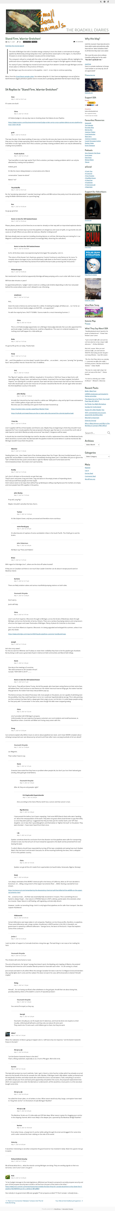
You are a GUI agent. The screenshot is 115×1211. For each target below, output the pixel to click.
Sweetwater (88, 220)
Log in (87, 471)
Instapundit (88, 123)
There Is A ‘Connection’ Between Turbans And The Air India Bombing (24, 1202)
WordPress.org (90, 479)
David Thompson (90, 145)
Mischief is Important (92, 418)
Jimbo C (14, 937)
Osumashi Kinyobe (21, 593)
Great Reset (26, 42)
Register (87, 468)
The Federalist (89, 125)
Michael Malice (89, 160)
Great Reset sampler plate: (25, 76)
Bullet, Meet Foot (90, 391)
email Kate (88, 64)
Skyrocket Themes (67, 1209)
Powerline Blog (89, 127)
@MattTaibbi (88, 187)
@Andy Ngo (88, 171)
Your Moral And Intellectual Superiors (68, 1201)
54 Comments (79, 42)
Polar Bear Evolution (91, 275)
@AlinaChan (88, 180)
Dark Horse (88, 157)
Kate (20, 42)
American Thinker (90, 132)
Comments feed (90, 476)
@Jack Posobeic (89, 176)
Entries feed (89, 473)
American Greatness (90, 139)
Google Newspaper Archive (93, 141)
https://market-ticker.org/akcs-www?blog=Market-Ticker (30, 409)
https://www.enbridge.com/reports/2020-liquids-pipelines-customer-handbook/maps (37, 634)
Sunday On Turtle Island (93, 407)
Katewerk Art (89, 93)
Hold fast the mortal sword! (14, 46)
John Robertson (22, 543)
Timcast (87, 162)
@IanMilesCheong (90, 178)
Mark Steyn (88, 136)
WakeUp (14, 1142)
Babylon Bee (88, 130)
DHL (15, 370)
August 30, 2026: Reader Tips (94, 410)
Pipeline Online (89, 143)
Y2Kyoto (34, 42)
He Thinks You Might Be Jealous (95, 404)
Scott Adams (88, 155)
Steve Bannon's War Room (92, 153)
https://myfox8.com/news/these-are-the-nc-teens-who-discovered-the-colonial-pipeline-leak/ (42, 413)
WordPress (57, 1209)
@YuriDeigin (89, 182)
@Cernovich (88, 173)
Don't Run (88, 247)
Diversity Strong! (90, 421)
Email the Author (90, 300)
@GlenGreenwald (90, 185)
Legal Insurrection (90, 134)
